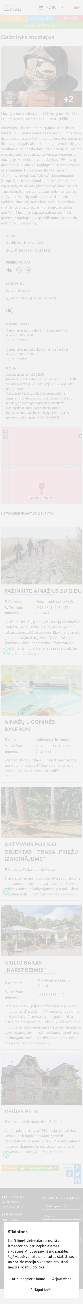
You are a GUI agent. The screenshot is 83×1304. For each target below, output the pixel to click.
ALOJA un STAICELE (41, 26)
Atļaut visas (61, 1279)
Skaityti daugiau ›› (29, 654)
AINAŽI (14, 19)
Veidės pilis (21, 1111)
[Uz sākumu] (12, 7)
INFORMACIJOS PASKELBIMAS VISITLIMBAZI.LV (13, 1202)
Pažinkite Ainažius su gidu (43, 591)
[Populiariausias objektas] (6, 650)
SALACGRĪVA (41, 19)
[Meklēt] (63, 7)
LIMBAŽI (69, 19)
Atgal (11, 1167)
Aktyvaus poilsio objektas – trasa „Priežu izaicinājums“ (41, 851)
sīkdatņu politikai (31, 1267)
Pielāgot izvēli (41, 1290)
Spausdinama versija (40, 1167)
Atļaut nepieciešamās (29, 1279)
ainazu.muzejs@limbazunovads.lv (33, 298)
